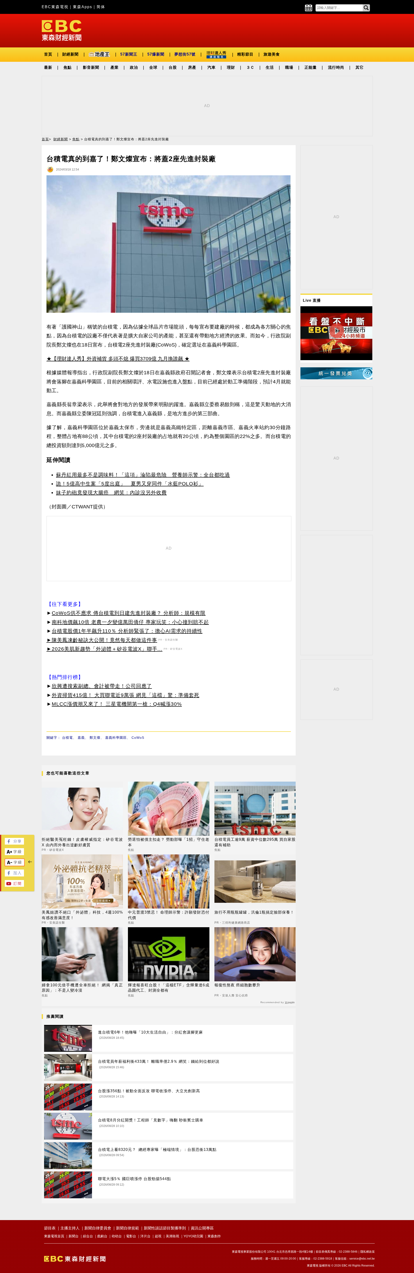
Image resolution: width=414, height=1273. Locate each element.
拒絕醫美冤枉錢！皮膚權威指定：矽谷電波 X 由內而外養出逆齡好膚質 (82, 842)
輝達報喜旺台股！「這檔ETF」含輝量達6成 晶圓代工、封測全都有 (168, 987)
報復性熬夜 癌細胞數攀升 (237, 985)
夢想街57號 (185, 54)
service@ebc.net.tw (362, 1258)
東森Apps (82, 7)
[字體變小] (14, 865)
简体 (101, 7)
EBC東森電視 (55, 7)
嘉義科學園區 (116, 737)
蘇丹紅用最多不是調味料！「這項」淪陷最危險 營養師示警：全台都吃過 (143, 474)
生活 (270, 67)
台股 (173, 67)
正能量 (311, 67)
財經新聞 (70, 54)
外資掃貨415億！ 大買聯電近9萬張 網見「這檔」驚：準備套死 (125, 695)
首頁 (48, 54)
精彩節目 (245, 54)
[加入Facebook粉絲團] (14, 875)
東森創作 (214, 1236)
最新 (48, 67)
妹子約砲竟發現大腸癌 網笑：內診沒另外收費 (111, 492)
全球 (153, 67)
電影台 (131, 1236)
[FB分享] (14, 843)
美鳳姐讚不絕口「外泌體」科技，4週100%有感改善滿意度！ (82, 915)
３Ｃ (250, 67)
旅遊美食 (272, 54)
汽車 (211, 67)
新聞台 (74, 1236)
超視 (158, 1236)
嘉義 (81, 737)
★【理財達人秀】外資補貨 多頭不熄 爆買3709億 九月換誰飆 (114, 358)
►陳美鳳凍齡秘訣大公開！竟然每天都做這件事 (101, 640)
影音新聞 (91, 67)
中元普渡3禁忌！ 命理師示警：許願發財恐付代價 (168, 915)
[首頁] (61, 30)
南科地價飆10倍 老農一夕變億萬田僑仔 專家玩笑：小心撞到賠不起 (130, 622)
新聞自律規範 (127, 1228)
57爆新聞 (155, 54)
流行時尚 (336, 67)
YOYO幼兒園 (193, 1236)
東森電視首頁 (54, 1236)
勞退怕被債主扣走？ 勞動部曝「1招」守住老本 (168, 842)
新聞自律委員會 (97, 1228)
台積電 (67, 737)
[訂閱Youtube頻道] (14, 885)
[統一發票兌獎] (336, 378)
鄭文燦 (95, 737)
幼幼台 (117, 1236)
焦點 (67, 67)
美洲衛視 (172, 1236)
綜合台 (88, 1236)
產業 (114, 67)
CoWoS (138, 737)
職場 (289, 67)
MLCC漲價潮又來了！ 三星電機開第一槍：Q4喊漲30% (117, 704)
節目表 (50, 1228)
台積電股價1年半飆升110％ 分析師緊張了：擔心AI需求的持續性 (127, 631)
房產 (192, 67)
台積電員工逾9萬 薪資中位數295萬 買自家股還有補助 (255, 842)
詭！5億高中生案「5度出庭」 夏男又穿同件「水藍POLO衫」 (130, 483)
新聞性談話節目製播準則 (165, 1228)
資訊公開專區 (202, 1228)
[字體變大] (14, 854)
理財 (231, 67)
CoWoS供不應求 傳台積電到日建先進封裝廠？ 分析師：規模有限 (129, 613)
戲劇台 (102, 1236)
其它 (360, 67)
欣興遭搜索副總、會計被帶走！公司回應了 (102, 686)
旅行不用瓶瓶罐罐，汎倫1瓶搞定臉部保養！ (254, 912)
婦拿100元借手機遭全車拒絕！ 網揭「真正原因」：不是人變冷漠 (82, 987)
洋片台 (145, 1236)
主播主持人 (70, 1228)
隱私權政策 (367, 1251)
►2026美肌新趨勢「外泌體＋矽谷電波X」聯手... (104, 649)
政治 (134, 67)
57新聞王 (128, 54)
